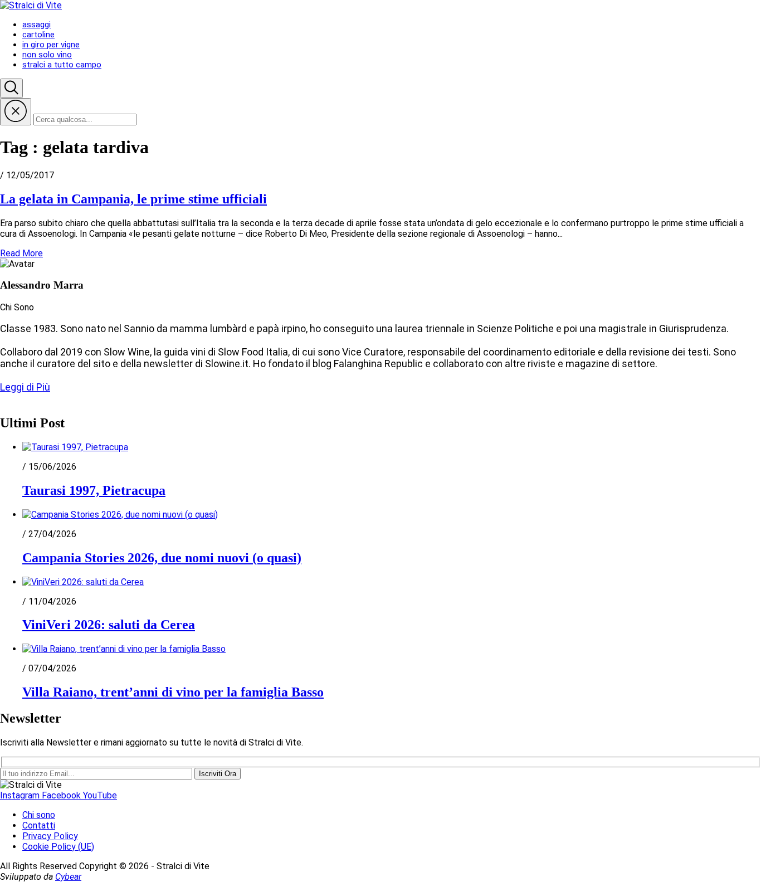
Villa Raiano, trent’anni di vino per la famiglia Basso (173, 692)
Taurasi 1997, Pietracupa (93, 490)
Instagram (21, 795)
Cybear (68, 876)
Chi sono (38, 815)
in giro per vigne (51, 45)
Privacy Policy (50, 836)
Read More (21, 253)
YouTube (100, 795)
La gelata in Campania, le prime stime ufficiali (133, 199)
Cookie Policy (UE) (58, 846)
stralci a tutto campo (61, 65)
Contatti (38, 825)
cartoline (38, 35)
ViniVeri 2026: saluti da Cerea (108, 624)
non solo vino (47, 55)
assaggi (36, 25)
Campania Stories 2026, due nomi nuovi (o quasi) (161, 557)
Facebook (62, 795)
